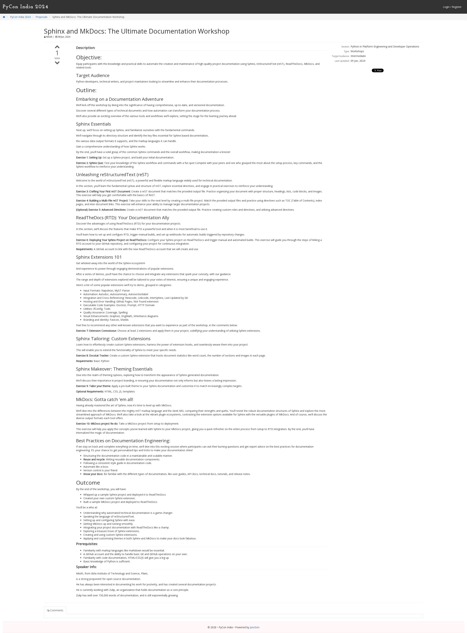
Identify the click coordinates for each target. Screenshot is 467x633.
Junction (254, 627)
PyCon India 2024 (26, 6)
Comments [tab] (56, 610)
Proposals (41, 17)
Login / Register (452, 7)
